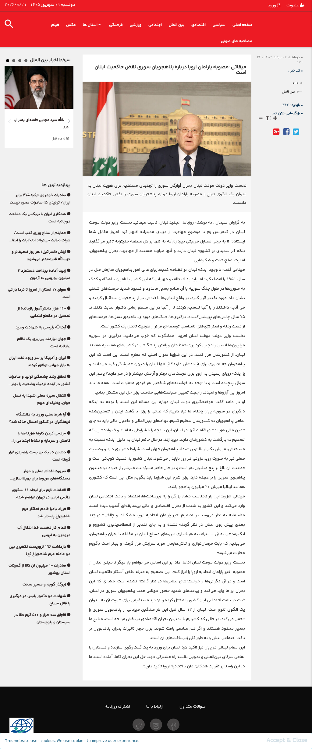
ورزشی (135, 25)
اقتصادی (198, 25)
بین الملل (176, 25)
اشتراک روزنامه (117, 706)
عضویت (293, 5)
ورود (272, 5)
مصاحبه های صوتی (236, 41)
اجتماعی (155, 25)
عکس (71, 25)
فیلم (55, 25)
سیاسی (219, 25)
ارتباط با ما (154, 706)
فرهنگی (116, 25)
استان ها (90, 25)
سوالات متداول (192, 706)
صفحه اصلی (242, 25)
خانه (295, 83)
